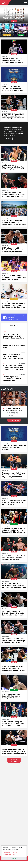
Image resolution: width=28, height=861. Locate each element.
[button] (14, 760)
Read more (8, 139)
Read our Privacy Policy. (9, 854)
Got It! (14, 859)
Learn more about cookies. (10, 853)
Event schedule (14, 420)
